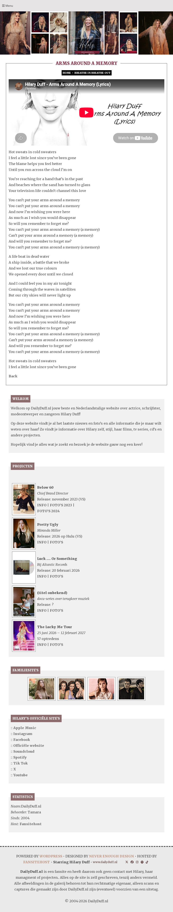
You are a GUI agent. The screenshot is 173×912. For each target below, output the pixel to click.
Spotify (20, 757)
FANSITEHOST (36, 862)
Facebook (21, 740)
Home (67, 72)
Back (13, 376)
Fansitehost (31, 824)
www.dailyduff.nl (105, 862)
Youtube (20, 775)
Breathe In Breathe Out (92, 72)
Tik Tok (20, 763)
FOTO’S (56, 542)
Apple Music (24, 728)
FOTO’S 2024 (48, 511)
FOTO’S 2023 (61, 505)
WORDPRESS (50, 856)
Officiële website (28, 745)
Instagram (22, 734)
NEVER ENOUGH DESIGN (111, 856)
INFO (41, 505)
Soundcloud (23, 751)
